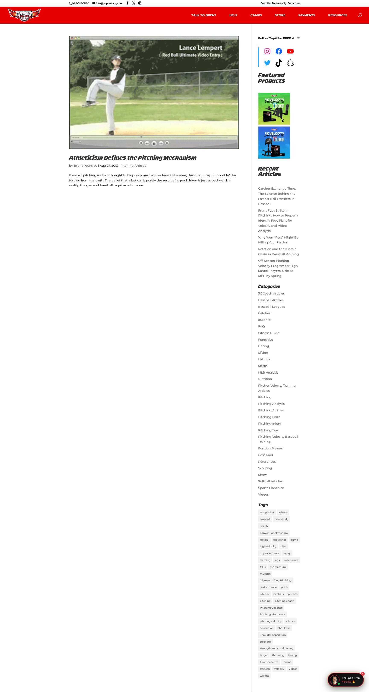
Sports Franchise (271, 488)
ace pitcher (267, 512)
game (294, 539)
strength (265, 641)
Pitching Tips (268, 430)
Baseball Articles (271, 300)
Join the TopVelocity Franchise (280, 3)
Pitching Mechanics (272, 614)
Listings (264, 359)
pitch (284, 587)
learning (265, 560)
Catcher (264, 313)
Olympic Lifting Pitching (275, 580)
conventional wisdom (274, 532)
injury (287, 553)
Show (262, 475)
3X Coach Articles (271, 293)
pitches (292, 594)
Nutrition (265, 379)
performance (268, 587)
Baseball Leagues (271, 307)
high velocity (268, 546)
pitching (265, 600)
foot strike (279, 539)
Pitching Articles (133, 166)
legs (277, 560)
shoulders (284, 628)
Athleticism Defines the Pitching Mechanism (133, 158)
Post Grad (265, 455)
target (264, 655)
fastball (264, 539)
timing (292, 655)
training (265, 668)
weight (264, 675)
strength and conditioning (277, 648)
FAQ (261, 326)
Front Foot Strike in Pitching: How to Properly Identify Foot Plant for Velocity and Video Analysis (278, 221)
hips (283, 546)
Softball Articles (270, 481)
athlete (282, 512)
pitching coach (284, 600)
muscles (265, 573)
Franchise (265, 340)
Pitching (264, 397)
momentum (278, 566)
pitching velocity (270, 621)
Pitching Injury (269, 424)
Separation (267, 628)
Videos (263, 494)
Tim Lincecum (269, 662)
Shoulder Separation (273, 634)
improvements (269, 553)
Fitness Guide (268, 333)
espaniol (264, 320)
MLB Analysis (268, 372)
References (267, 462)
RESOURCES (337, 15)
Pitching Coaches (271, 607)
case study (281, 519)
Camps (256, 15)
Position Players (270, 448)
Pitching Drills (269, 417)
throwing (278, 655)
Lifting (263, 353)
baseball (265, 519)
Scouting (265, 468)
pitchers (278, 594)
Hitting (263, 346)
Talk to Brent (203, 15)
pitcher (264, 594)
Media (263, 366)
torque (287, 662)
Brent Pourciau (85, 166)
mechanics (291, 560)
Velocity (279, 668)
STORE (280, 15)
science (290, 621)
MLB (263, 566)
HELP (233, 15)
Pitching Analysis (271, 404)
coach (264, 526)
